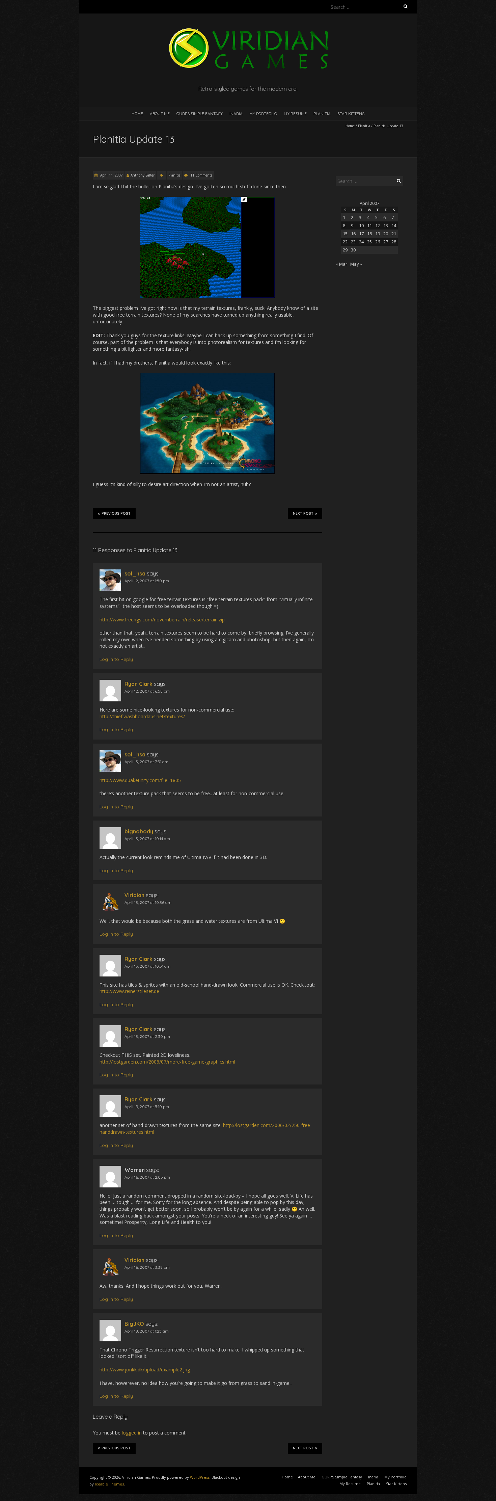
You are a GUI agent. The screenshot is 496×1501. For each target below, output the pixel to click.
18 (369, 234)
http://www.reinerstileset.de (129, 991)
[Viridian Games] (248, 30)
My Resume (295, 113)
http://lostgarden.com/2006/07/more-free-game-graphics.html (167, 1061)
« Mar (341, 264)
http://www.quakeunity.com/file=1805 (140, 780)
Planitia (322, 113)
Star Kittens (350, 113)
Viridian (134, 895)
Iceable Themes (109, 1483)
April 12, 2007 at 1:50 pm (147, 580)
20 (385, 234)
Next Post (303, 513)
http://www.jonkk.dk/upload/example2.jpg (145, 1369)
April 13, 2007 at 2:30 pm (147, 1036)
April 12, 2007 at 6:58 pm (147, 691)
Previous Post (116, 513)
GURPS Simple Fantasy (199, 113)
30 (353, 250)
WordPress (200, 1477)
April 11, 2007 (111, 175)
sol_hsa (135, 573)
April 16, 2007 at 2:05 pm (147, 1177)
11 (369, 225)
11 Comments (201, 175)
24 (361, 242)
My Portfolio (263, 113)
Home (137, 113)
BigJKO (134, 1323)
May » (356, 264)
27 (385, 242)
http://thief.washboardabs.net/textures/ (142, 716)
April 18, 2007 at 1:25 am (147, 1331)
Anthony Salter (143, 175)
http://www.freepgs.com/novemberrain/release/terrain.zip (162, 619)
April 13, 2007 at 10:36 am (148, 902)
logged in (132, 1432)
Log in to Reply (116, 659)
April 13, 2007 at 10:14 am (147, 838)
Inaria (236, 113)
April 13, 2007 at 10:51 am (147, 966)
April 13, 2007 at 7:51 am (146, 761)
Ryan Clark (139, 683)
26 (377, 242)
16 (353, 234)
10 (361, 225)
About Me (160, 113)
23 (353, 242)
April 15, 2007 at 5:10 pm (147, 1106)
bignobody (139, 831)
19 (377, 234)
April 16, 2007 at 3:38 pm (147, 1267)
